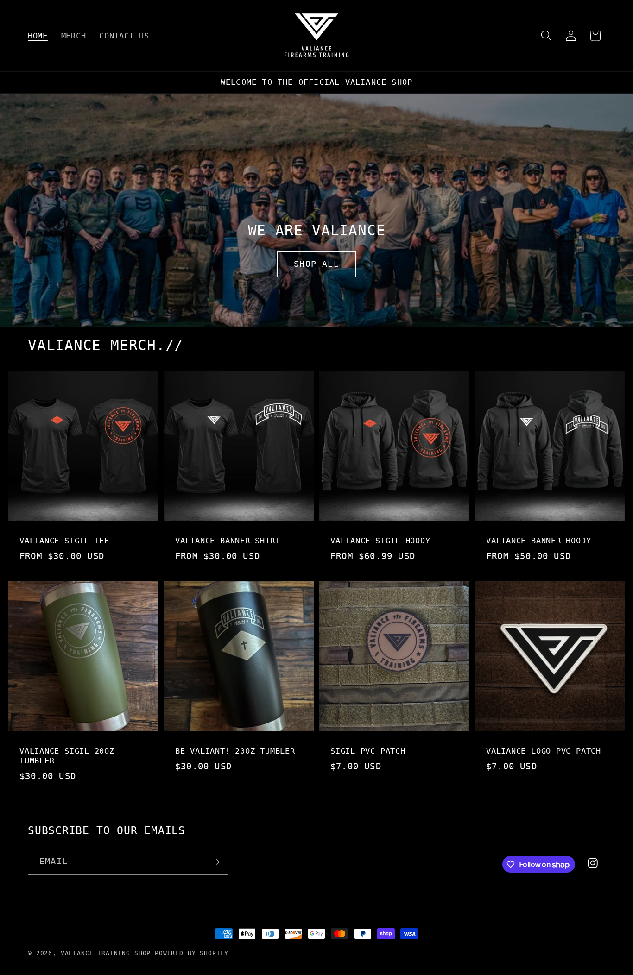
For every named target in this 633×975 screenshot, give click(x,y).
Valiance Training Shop (106, 953)
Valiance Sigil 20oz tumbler (66, 756)
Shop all (316, 264)
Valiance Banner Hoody (538, 540)
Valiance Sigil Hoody (380, 540)
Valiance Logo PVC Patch (543, 750)
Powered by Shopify (191, 953)
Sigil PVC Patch (367, 750)
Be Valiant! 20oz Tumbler (235, 750)
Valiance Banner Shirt (227, 540)
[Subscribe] (215, 862)
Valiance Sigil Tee (64, 540)
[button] (546, 36)
